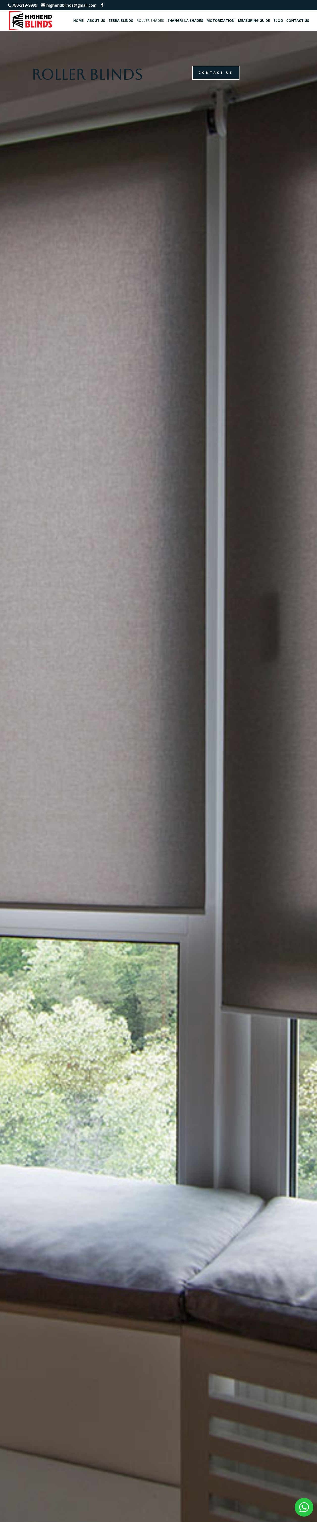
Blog (278, 21)
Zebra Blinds (120, 21)
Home (78, 21)
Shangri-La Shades (185, 21)
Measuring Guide (254, 21)
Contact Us (297, 21)
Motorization (221, 21)
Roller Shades (150, 21)
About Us (96, 21)
